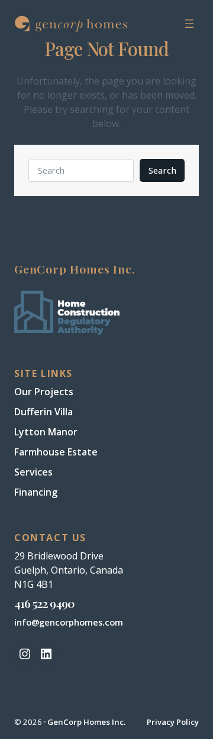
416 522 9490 (44, 603)
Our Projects (43, 391)
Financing (35, 492)
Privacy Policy (173, 722)
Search (162, 170)
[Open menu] (189, 23)
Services (33, 471)
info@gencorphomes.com (68, 622)
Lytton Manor (46, 431)
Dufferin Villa (43, 411)
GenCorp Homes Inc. (86, 722)
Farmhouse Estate (56, 451)
